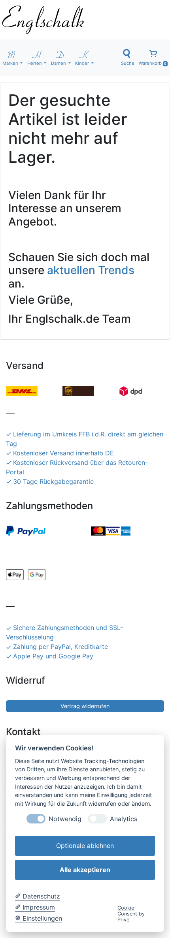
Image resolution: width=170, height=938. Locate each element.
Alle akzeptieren (85, 870)
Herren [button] (35, 63)
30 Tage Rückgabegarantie (53, 481)
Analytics (123, 819)
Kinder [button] (82, 63)
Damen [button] (59, 63)
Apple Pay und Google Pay (53, 656)
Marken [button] (10, 63)
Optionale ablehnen (85, 846)
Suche (127, 63)
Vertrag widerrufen (85, 706)
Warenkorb (152, 63)
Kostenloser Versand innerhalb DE (63, 453)
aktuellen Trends (90, 270)
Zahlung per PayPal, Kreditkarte (60, 646)
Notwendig (65, 819)
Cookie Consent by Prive (131, 914)
